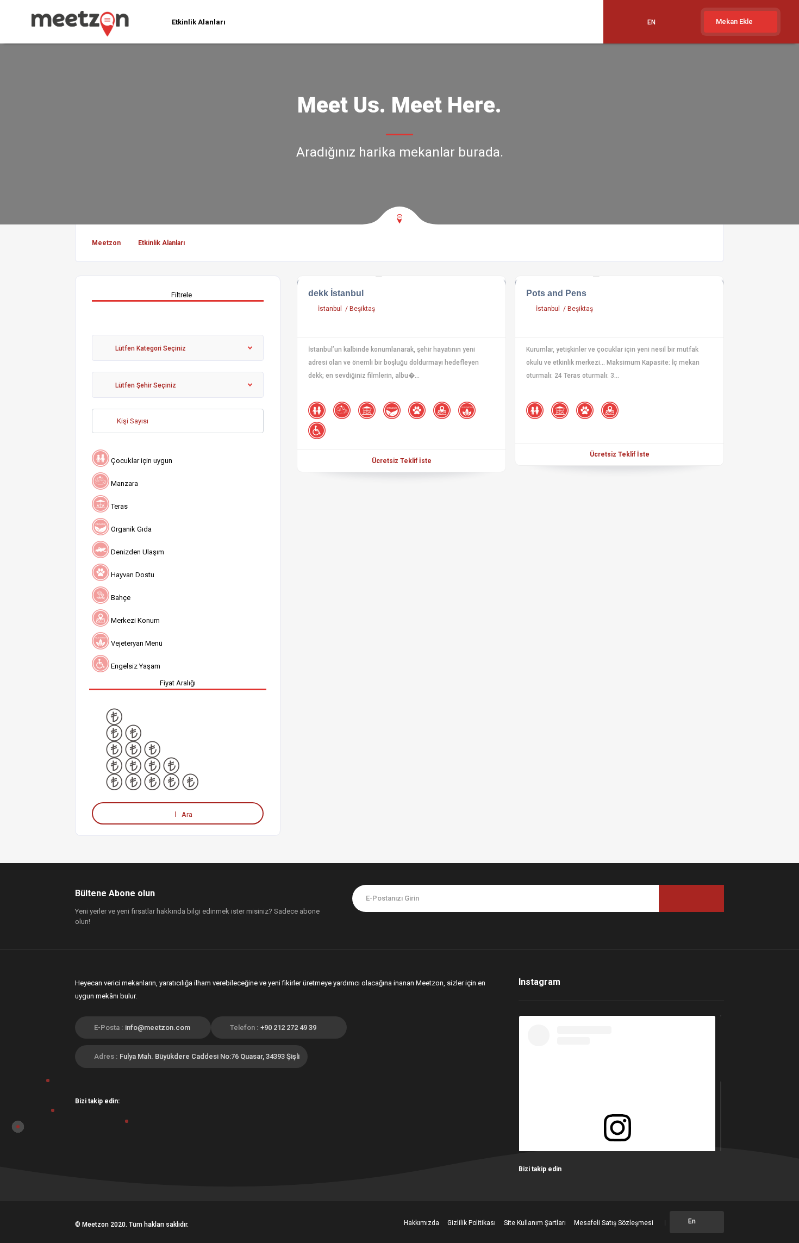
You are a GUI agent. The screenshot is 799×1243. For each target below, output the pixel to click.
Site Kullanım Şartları (535, 1223)
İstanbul (330, 309)
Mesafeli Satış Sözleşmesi (613, 1223)
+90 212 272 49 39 (288, 1027)
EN (651, 22)
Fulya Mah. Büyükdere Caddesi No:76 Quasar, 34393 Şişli (209, 1056)
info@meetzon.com (157, 1027)
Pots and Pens (556, 293)
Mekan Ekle (735, 21)
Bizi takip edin (541, 1169)
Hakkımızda (421, 1223)
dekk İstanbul (336, 293)
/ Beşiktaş (360, 309)
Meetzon (106, 243)
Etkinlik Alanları (199, 22)
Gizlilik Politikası (471, 1223)
